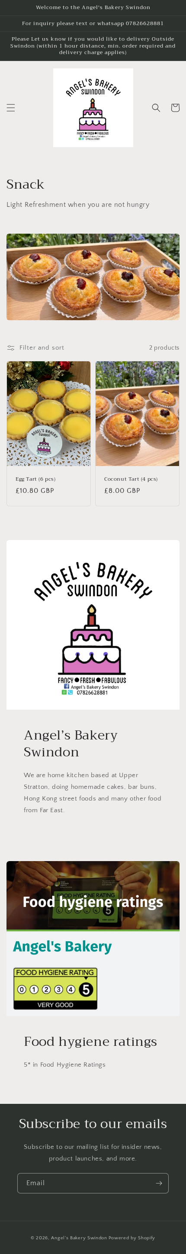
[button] (10, 107)
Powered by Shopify (132, 1238)
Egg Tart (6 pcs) (36, 479)
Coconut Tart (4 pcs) (131, 479)
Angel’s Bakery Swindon (79, 1238)
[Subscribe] (158, 1183)
